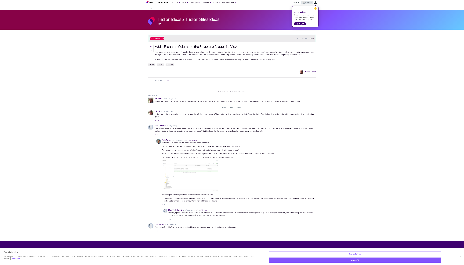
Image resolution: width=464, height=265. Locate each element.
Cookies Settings (355, 254)
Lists (171, 65)
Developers (194, 2)
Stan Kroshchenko (175, 210)
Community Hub (228, 2)
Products (175, 2)
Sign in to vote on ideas (150, 46)
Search (296, 2)
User (315, 2)
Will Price (158, 98)
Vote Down (159, 121)
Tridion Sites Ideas (202, 19)
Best (231, 107)
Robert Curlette (310, 72)
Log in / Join (300, 24)
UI (153, 65)
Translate (308, 2)
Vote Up (156, 121)
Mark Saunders (160, 125)
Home (160, 23)
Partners (206, 2)
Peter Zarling (160, 224)
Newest (239, 107)
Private (215, 2)
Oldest (224, 107)
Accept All (355, 260)
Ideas (184, 2)
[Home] (157, 2)
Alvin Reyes (166, 140)
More (312, 38)
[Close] (460, 256)
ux (162, 65)
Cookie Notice (15, 258)
